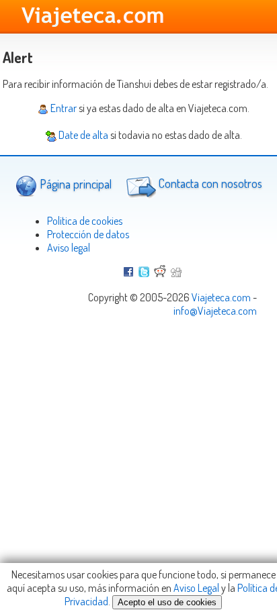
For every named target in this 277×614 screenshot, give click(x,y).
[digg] (176, 273)
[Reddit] (160, 273)
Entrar (62, 108)
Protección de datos (88, 234)
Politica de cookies (84, 220)
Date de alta (82, 135)
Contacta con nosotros (209, 183)
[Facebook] (128, 273)
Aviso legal (68, 247)
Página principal (74, 183)
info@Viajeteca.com (215, 310)
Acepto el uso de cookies (167, 602)
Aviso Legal (196, 588)
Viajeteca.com (221, 297)
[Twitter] (143, 273)
